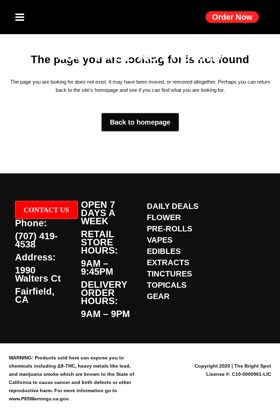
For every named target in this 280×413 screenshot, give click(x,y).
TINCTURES (169, 273)
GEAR (158, 296)
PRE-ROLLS (169, 228)
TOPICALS (166, 285)
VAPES (159, 240)
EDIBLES (164, 251)
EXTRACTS (168, 262)
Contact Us (46, 210)
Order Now (232, 17)
